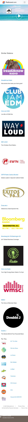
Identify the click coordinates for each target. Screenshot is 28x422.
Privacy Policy (21, 406)
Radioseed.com (13, 2)
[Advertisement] (14, 37)
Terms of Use (24, 408)
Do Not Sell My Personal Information (10, 408)
